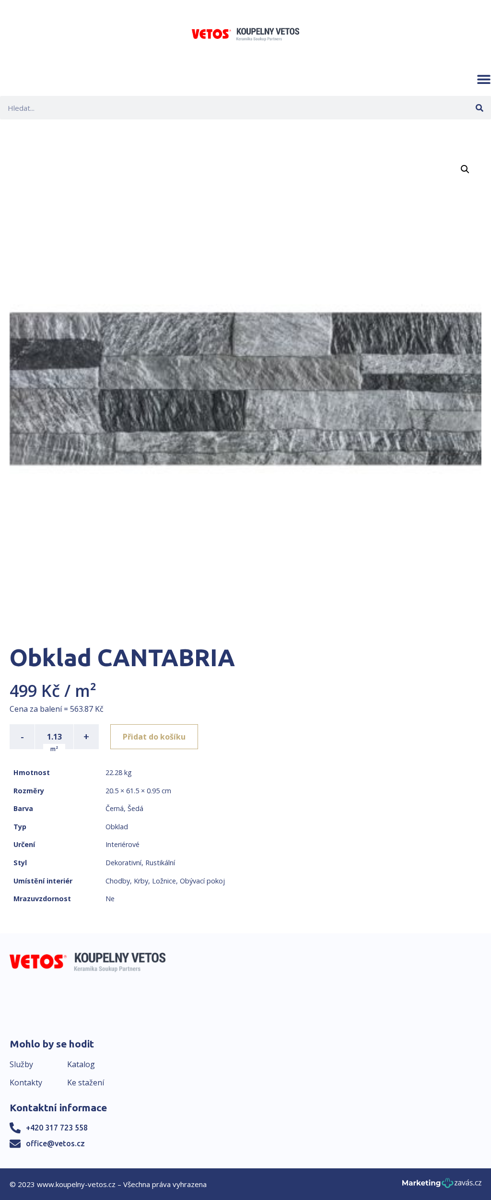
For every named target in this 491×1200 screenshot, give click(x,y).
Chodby (117, 880)
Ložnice (164, 880)
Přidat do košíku (154, 736)
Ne (110, 898)
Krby (141, 880)
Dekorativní (123, 862)
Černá (114, 808)
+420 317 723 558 (57, 1127)
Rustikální (160, 862)
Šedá (135, 808)
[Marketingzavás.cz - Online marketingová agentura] (441, 1186)
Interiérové (122, 844)
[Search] (479, 107)
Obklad (116, 826)
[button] (484, 79)
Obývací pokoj (202, 880)
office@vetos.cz (55, 1143)
